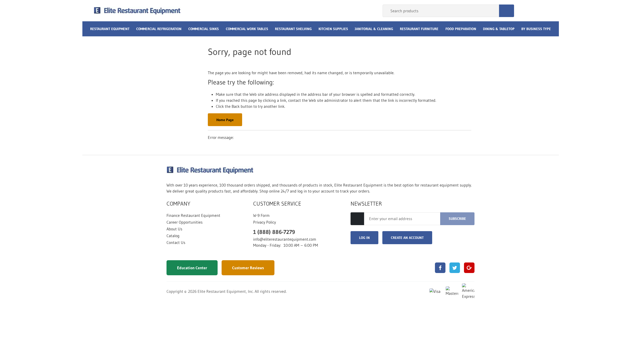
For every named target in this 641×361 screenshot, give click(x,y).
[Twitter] (454, 267)
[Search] (506, 11)
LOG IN (364, 237)
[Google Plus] (469, 267)
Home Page (225, 120)
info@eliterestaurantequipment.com (284, 239)
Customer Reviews (248, 267)
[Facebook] (440, 267)
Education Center (192, 267)
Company (178, 204)
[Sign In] (523, 11)
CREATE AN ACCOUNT (407, 237)
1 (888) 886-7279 (274, 232)
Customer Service (277, 204)
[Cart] (542, 11)
